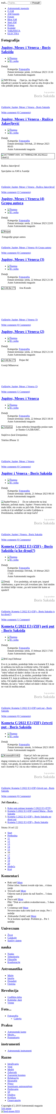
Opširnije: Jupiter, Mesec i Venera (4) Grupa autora (26, 247)
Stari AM (11, 22)
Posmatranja (13, 1037)
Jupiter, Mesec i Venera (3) (22, 259)
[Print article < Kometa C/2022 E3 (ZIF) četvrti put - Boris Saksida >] (12, 733)
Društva (11, 1094)
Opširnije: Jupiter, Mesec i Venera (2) (19, 386)
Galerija (17, 1018)
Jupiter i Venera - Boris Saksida (26, 473)
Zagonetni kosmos (16, 1075)
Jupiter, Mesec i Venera (20, 398)
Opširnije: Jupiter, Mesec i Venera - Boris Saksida (25, 107)
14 (8, 847)
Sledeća (11, 866)
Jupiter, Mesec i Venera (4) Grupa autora (22, 201)
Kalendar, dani (14, 1000)
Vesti (9, 1066)
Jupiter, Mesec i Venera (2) (22, 332)
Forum (10, 16)
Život (10, 935)
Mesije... (11, 1034)
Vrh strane (6, 1108)
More (20, 882)
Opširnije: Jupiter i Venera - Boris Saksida (21, 534)
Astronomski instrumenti (19, 1050)
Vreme (10, 1002)
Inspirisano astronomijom (19, 1086)
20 (8, 863)
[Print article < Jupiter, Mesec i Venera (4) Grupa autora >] (12, 209)
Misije (10, 975)
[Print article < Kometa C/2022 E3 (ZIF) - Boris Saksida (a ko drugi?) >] (12, 557)
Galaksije (12, 937)
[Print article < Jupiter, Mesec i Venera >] (12, 405)
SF (8, 1092)
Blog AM (12, 19)
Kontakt (11, 28)
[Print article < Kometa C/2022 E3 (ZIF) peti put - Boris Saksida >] (12, 637)
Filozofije (12, 959)
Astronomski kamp (16, 1032)
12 (8, 841)
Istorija (10, 978)
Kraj (9, 869)
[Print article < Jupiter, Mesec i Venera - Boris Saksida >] (12, 58)
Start (9, 832)
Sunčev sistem (14, 940)
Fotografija (24, 69)
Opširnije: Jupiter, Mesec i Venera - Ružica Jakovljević (28, 187)
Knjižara (11, 1097)
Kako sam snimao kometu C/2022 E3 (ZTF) (29, 808)
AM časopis (13, 14)
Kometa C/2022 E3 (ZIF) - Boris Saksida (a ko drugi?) (27, 548)
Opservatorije (14, 1100)
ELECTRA (13, 33)
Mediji (10, 1069)
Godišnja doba (14, 997)
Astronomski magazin (18, 8)
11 (8, 838)
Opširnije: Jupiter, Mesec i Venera (17, 461)
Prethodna (12, 835)
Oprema (11, 984)
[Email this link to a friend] (13, 61)
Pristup (10, 25)
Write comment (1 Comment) (15, 391)
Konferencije (13, 962)
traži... (4, 2)
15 (8, 849)
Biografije (12, 1080)
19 (8, 861)
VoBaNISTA (13, 30)
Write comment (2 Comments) (16, 192)
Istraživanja (13, 1064)
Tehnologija (13, 956)
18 (8, 858)
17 (8, 855)
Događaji (11, 981)
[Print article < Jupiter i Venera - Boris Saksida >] (12, 480)
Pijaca (10, 1083)
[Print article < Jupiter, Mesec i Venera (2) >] (12, 338)
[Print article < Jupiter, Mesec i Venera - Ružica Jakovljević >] (12, 130)
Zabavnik (12, 1072)
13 (8, 844)
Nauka (10, 953)
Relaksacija (13, 1078)
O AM (10, 11)
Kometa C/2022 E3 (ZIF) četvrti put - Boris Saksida (27, 725)
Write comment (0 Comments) (16, 112)
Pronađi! (36, 3)
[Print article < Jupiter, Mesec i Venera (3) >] (12, 266)
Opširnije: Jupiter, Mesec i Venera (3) (19, 319)
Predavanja (12, 1089)
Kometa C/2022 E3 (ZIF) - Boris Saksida (27, 822)
